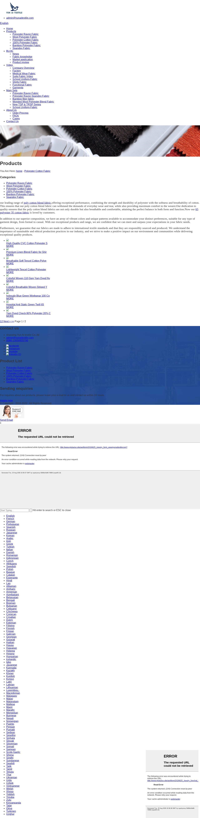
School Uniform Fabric (24, 79)
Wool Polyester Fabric (24, 37)
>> (12, 321)
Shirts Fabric (19, 82)
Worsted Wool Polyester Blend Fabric (33, 101)
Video (9, 65)
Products (11, 31)
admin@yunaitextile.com (20, 18)
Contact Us (12, 121)
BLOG (9, 51)
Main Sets (11, 90)
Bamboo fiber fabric (23, 99)
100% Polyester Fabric (25, 42)
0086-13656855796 (17, 340)
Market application (22, 59)
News (15, 54)
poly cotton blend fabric (37, 202)
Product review (20, 62)
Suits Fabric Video (22, 76)
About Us (11, 110)
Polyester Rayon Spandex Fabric (30, 96)
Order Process (20, 113)
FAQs (15, 115)
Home (9, 28)
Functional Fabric (22, 84)
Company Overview (23, 68)
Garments (17, 87)
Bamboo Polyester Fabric (26, 45)
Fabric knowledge (22, 56)
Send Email (6, 420)
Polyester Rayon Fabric (25, 34)
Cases (16, 118)
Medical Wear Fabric (23, 73)
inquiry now (6, 400)
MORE (10, 246)
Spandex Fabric (21, 48)
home (19, 171)
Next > (7, 321)
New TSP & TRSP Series (26, 104)
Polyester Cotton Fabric (25, 39)
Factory (16, 70)
